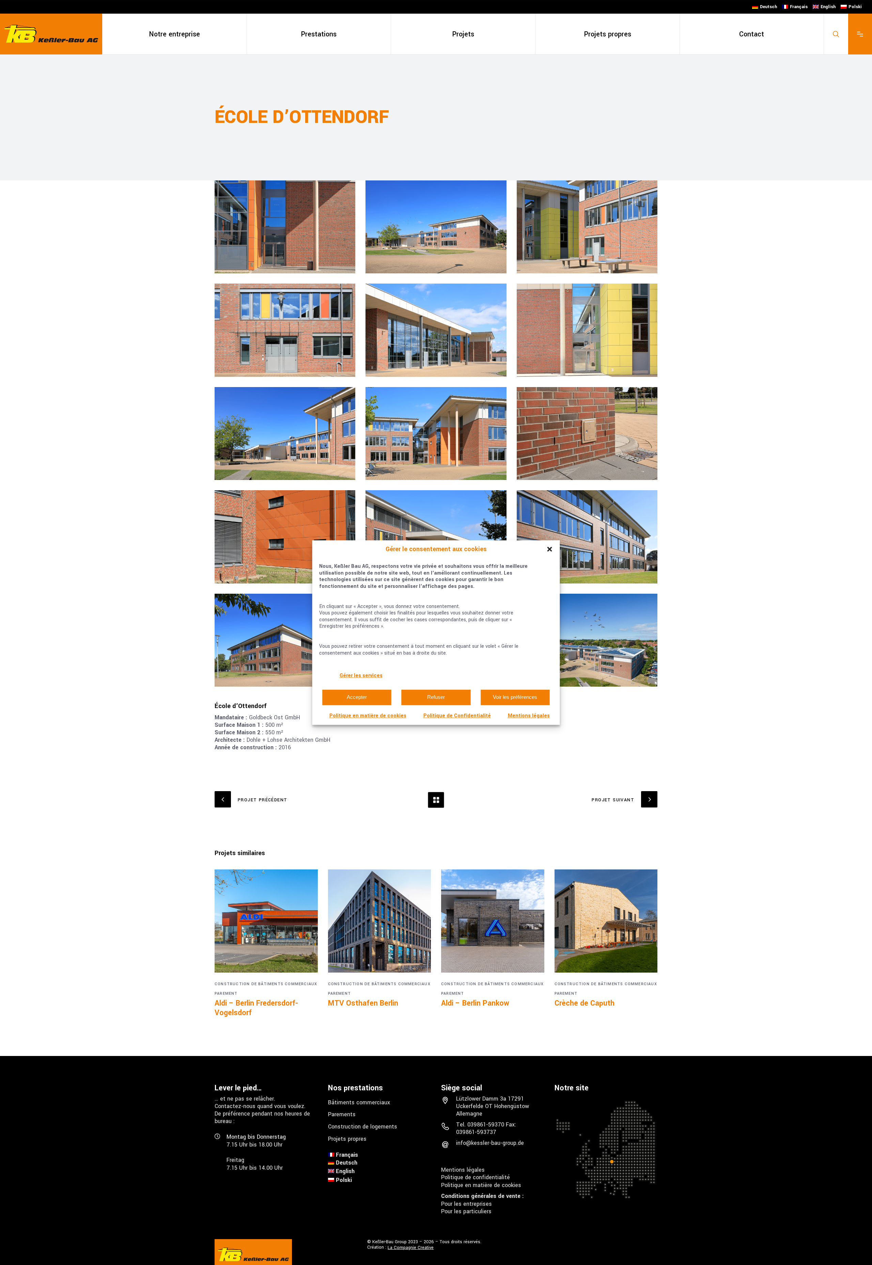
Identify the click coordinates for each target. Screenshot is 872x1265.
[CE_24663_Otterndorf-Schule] (587, 433)
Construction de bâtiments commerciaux (266, 984)
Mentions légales (529, 715)
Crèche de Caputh (584, 1003)
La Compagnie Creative (411, 1248)
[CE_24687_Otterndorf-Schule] (285, 640)
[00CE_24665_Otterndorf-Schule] (285, 226)
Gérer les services (361, 675)
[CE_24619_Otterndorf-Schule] (435, 226)
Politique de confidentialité (475, 1177)
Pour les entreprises (466, 1203)
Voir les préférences (515, 697)
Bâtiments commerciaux (359, 1102)
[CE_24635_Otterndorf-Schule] (435, 330)
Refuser (436, 697)
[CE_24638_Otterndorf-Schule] (587, 330)
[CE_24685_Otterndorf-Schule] (587, 536)
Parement (226, 993)
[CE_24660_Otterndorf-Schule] (435, 433)
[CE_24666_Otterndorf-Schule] (285, 536)
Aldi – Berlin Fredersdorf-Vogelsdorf (256, 1008)
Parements (342, 1114)
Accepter (357, 697)
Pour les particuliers (466, 1211)
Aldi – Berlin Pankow (475, 1003)
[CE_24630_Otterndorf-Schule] (587, 226)
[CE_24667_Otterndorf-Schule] (435, 536)
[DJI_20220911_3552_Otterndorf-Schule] (587, 640)
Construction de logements (362, 1127)
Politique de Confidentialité (457, 715)
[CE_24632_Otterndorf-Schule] (285, 330)
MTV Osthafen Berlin (363, 1003)
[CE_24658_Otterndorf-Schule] (285, 433)
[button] (549, 549)
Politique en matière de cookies (367, 715)
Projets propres (347, 1138)
